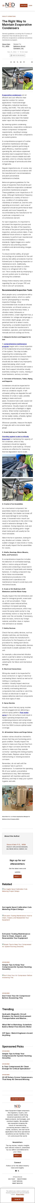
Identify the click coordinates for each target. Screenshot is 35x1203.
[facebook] (11, 62)
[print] (32, 62)
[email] (24, 62)
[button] (3, 5)
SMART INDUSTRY (17, 1183)
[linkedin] (14, 62)
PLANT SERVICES (17, 1181)
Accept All (17, 1199)
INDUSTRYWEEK (22, 1179)
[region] (17, 1195)
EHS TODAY (11, 1179)
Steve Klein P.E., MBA (16, 844)
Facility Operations (9, 16)
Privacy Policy (20, 1194)
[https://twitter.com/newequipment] (18, 1171)
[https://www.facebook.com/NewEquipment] (16, 1171)
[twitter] (17, 62)
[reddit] (21, 62)
